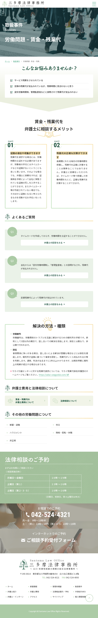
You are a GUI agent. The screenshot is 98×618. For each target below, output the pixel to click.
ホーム (7, 61)
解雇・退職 (15, 424)
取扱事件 (16, 61)
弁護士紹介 (12, 591)
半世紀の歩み (80, 591)
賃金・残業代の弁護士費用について (24, 401)
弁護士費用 (34, 591)
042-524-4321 (50, 515)
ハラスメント (16, 432)
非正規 (13, 440)
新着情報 (33, 586)
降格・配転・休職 (64, 432)
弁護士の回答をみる (53, 242)
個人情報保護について (84, 596)
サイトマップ (58, 596)
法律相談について (68, 400)
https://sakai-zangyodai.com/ (52, 374)
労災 (58, 424)
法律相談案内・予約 (61, 591)
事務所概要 (57, 586)
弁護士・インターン (15, 596)
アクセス (33, 596)
